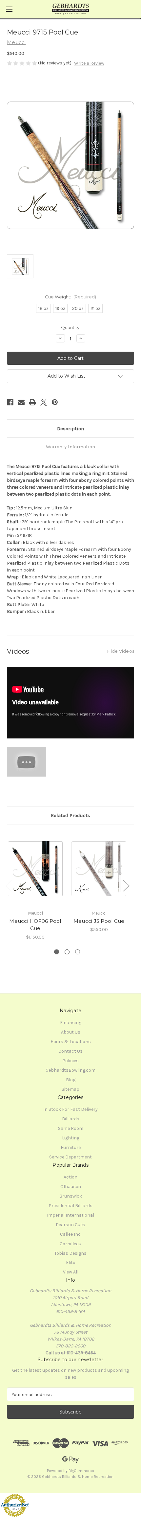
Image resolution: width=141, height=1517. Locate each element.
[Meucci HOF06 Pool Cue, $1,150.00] (35, 869)
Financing (70, 1022)
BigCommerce (81, 1470)
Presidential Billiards (70, 1205)
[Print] (32, 402)
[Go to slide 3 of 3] (77, 951)
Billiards (70, 1119)
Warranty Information (70, 447)
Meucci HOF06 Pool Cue (35, 925)
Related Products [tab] (70, 815)
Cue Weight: (70, 296)
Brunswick (70, 1196)
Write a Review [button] (89, 63)
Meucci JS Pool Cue (99, 921)
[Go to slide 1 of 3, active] (56, 951)
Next (125, 885)
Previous (8, 885)
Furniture (71, 1147)
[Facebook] (10, 402)
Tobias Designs (70, 1253)
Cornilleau (70, 1244)
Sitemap (70, 1089)
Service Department (70, 1157)
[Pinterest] (54, 402)
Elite (70, 1262)
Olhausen (70, 1186)
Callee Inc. (70, 1234)
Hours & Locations (70, 1041)
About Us (70, 1032)
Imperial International (70, 1215)
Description (70, 429)
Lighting (70, 1138)
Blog (70, 1080)
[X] (43, 402)
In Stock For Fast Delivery (70, 1109)
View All (70, 1272)
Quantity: (70, 327)
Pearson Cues (70, 1224)
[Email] (21, 402)
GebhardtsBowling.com (70, 1070)
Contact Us (70, 1051)
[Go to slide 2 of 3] (67, 951)
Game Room (70, 1128)
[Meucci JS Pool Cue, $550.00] (98, 869)
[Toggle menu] (9, 9)
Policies (70, 1060)
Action (70, 1177)
